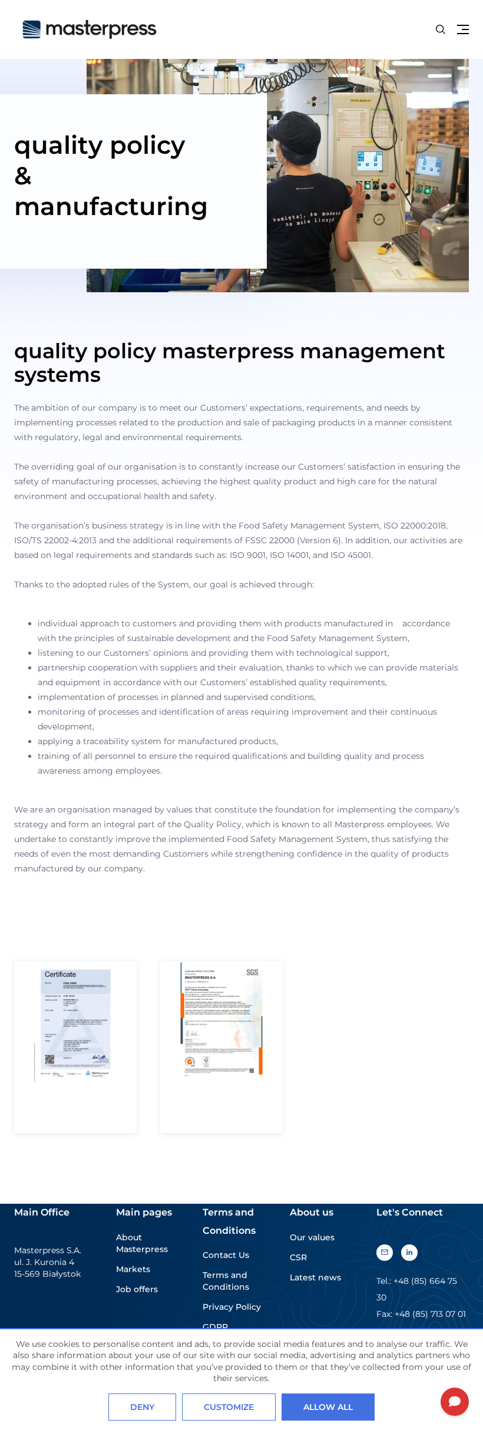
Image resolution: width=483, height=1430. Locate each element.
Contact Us (226, 1255)
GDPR (215, 1327)
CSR (298, 1257)
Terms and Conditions (226, 1281)
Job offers (137, 1289)
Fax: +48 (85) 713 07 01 (421, 1314)
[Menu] (463, 29)
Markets (133, 1269)
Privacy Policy (232, 1307)
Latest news (315, 1277)
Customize (229, 1407)
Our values (312, 1237)
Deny (142, 1407)
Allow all (328, 1407)
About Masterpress (142, 1243)
